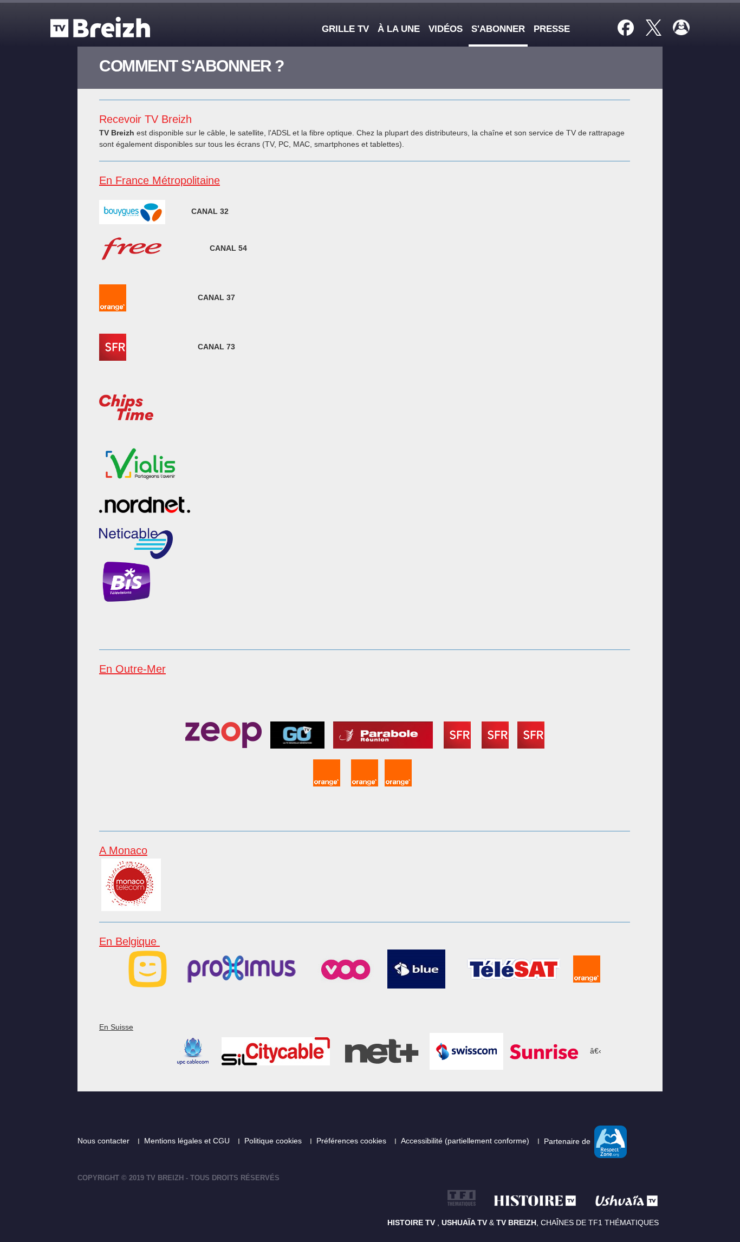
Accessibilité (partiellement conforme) (466, 1140)
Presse (552, 29)
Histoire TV (412, 1222)
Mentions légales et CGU (188, 1140)
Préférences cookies (352, 1140)
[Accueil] (102, 27)
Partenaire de (568, 1140)
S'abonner (498, 29)
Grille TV (345, 29)
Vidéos (446, 29)
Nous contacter (104, 1140)
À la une (399, 29)
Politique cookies (274, 1140)
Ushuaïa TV (464, 1222)
